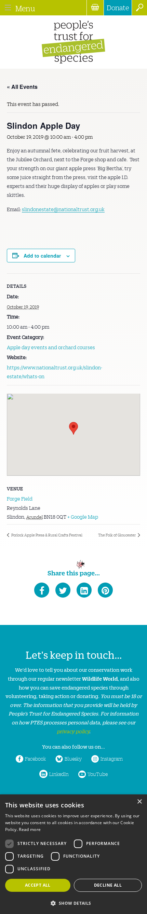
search (139, 7)
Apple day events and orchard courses (51, 347)
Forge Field (19, 498)
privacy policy (73, 731)
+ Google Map (82, 517)
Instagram (112, 758)
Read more (30, 829)
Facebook (35, 758)
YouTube (98, 774)
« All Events (22, 87)
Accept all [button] (38, 885)
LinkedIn (59, 774)
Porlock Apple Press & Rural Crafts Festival (46, 534)
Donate (118, 7)
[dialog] (73, 854)
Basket (95, 7)
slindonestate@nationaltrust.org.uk (63, 209)
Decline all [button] (108, 885)
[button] (73, 902)
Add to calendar (42, 255)
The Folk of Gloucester (117, 534)
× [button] (139, 801)
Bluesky (73, 758)
